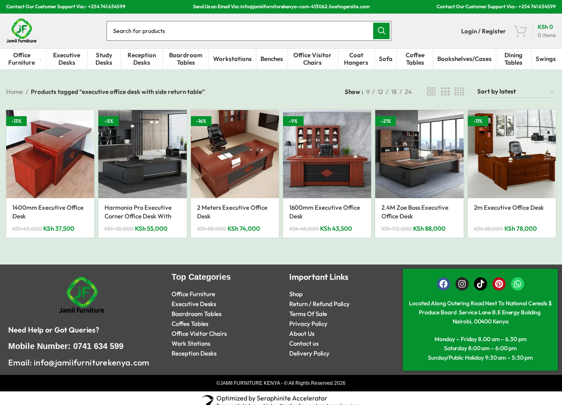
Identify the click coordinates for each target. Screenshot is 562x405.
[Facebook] (443, 283)
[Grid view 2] (431, 91)
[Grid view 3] (445, 91)
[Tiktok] (480, 283)
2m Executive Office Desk (509, 207)
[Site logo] (21, 30)
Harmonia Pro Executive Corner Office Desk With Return (138, 216)
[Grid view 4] (459, 91)
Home (15, 92)
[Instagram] (462, 283)
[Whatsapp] (517, 283)
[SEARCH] (381, 31)
